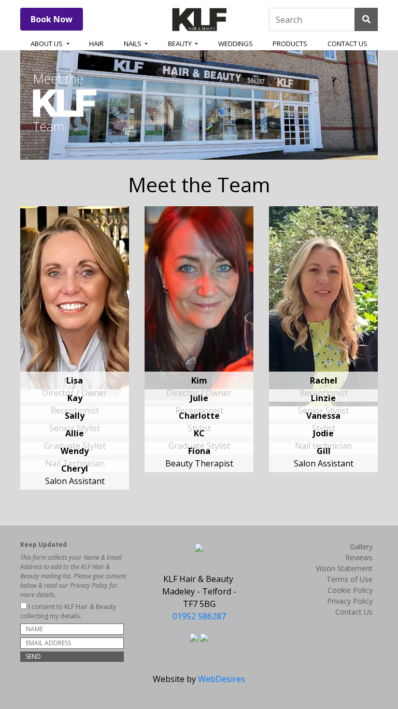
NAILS (133, 43)
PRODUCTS (290, 43)
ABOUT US (47, 43)
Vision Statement (344, 568)
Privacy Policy (350, 601)
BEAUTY (180, 43)
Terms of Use (349, 579)
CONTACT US (347, 43)
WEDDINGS (235, 43)
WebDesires (221, 679)
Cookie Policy (350, 590)
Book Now (52, 19)
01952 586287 (199, 616)
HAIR (96, 43)
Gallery (361, 546)
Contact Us (354, 612)
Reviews (359, 557)
